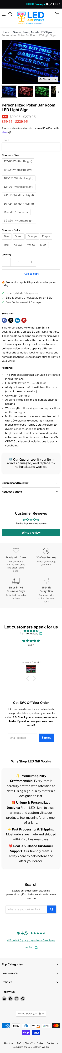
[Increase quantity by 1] (31, 262)
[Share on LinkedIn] (17, 320)
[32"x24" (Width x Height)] (19, 224)
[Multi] (44, 248)
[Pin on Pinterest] (24, 320)
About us (8, 1043)
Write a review (31, 532)
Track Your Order (34, 1043)
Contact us (52, 1043)
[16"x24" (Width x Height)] (19, 207)
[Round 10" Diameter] (16, 216)
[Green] (19, 240)
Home (5, 32)
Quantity (6, 254)
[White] (31, 248)
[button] (9, 91)
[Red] (7, 248)
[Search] (51, 909)
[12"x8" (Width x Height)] (18, 165)
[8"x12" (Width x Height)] (18, 173)
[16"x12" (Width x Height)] (19, 182)
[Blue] (7, 240)
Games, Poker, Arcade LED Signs (32, 32)
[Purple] (46, 240)
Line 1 (6, 140)
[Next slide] (58, 91)
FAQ (19, 1043)
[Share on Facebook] (4, 320)
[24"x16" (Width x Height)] (19, 199)
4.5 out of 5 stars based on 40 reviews (31, 940)
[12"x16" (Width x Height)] (19, 190)
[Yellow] (18, 248)
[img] (31, 630)
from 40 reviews (29, 633)
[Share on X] (10, 320)
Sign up (46, 737)
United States (29, 1013)
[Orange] (32, 240)
